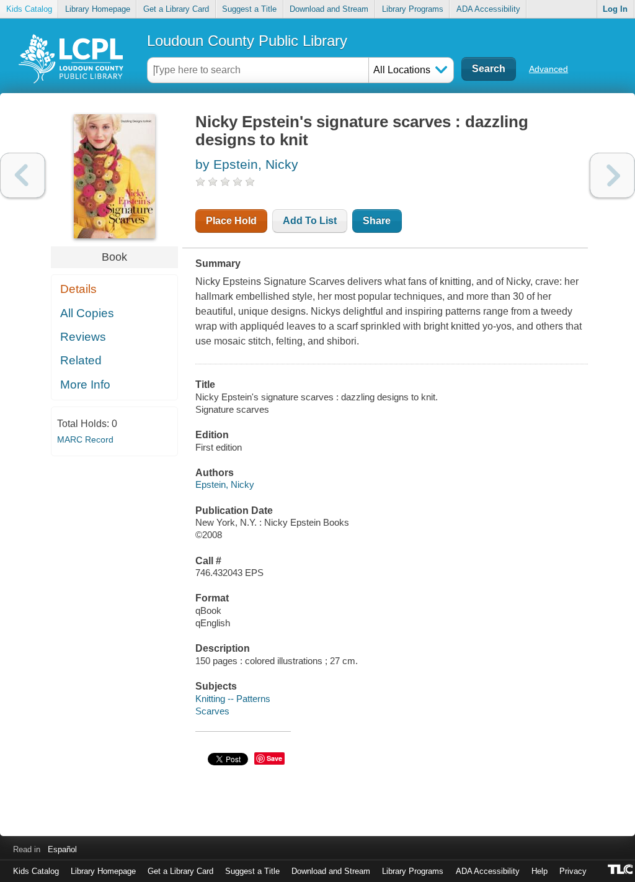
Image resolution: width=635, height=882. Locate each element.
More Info (85, 384)
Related (81, 360)
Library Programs (412, 9)
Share (377, 220)
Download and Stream (329, 9)
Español (62, 849)
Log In (615, 9)
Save (274, 758)
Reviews (83, 336)
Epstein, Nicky (224, 484)
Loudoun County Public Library (247, 40)
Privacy (573, 871)
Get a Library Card (176, 9)
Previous (22, 175)
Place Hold (231, 220)
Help (539, 871)
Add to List (310, 220)
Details (78, 288)
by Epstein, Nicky (246, 164)
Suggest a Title (249, 9)
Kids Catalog (29, 9)
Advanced (548, 69)
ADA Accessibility (488, 9)
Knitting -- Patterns (232, 698)
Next (612, 175)
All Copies (87, 313)
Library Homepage (97, 9)
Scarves (212, 711)
